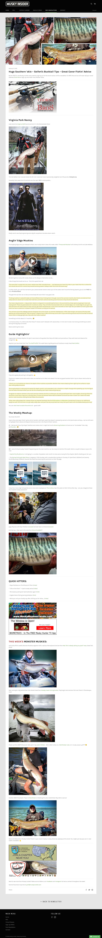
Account (94, 10)
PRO (13, 10)
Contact (62, 10)
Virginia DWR (21, 124)
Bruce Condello (36, 530)
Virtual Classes (24, 10)
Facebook (49, 881)
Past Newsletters (51, 10)
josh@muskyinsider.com (33, 884)
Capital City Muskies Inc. (17, 454)
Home (7, 10)
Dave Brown (32, 798)
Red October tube (64, 745)
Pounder (13, 427)
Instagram (58, 881)
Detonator (65, 400)
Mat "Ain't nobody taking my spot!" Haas (75, 645)
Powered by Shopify (21, 936)
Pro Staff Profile (33, 343)
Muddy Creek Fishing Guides (49, 690)
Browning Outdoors (60, 425)
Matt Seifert (75, 343)
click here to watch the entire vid (23, 405)
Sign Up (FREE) (37, 10)
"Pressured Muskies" (65, 244)
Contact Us (95, 936)
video (35, 585)
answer (31, 527)
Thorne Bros (50, 488)
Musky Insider (13, 936)
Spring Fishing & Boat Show (20, 457)
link (38, 592)
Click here (17, 77)
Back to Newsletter (52, 901)
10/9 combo (55, 400)
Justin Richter (41, 745)
